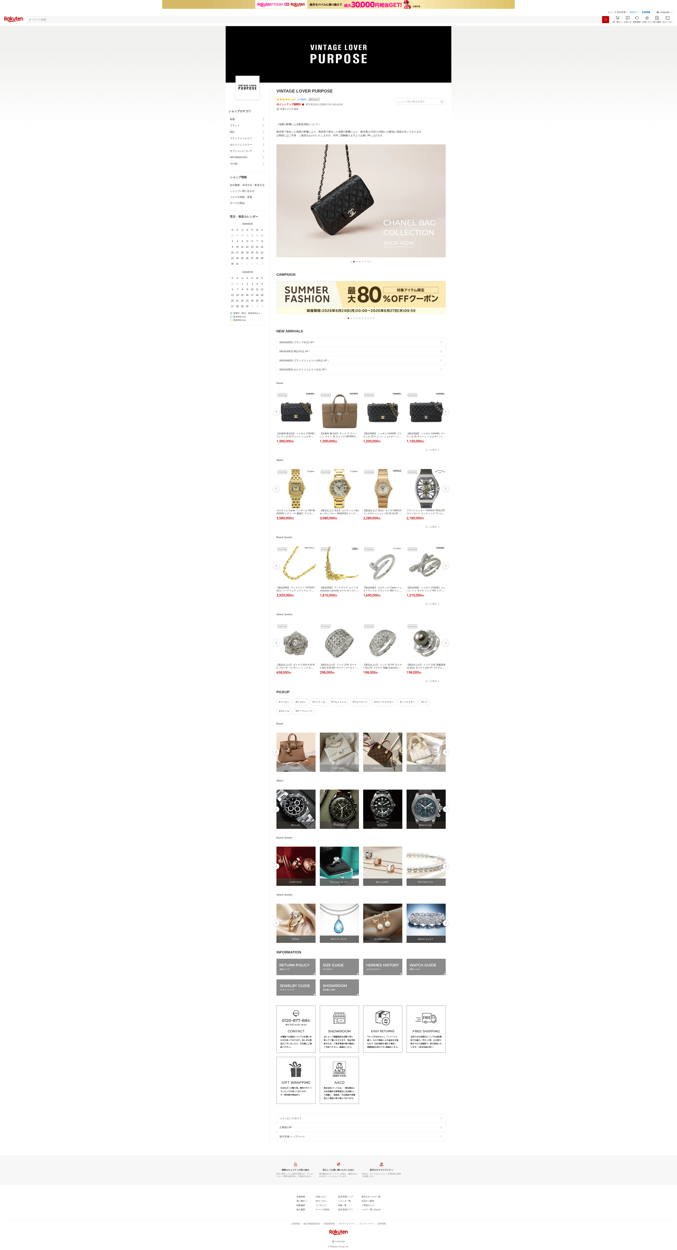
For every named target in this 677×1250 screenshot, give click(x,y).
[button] (665, 12)
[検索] (605, 19)
